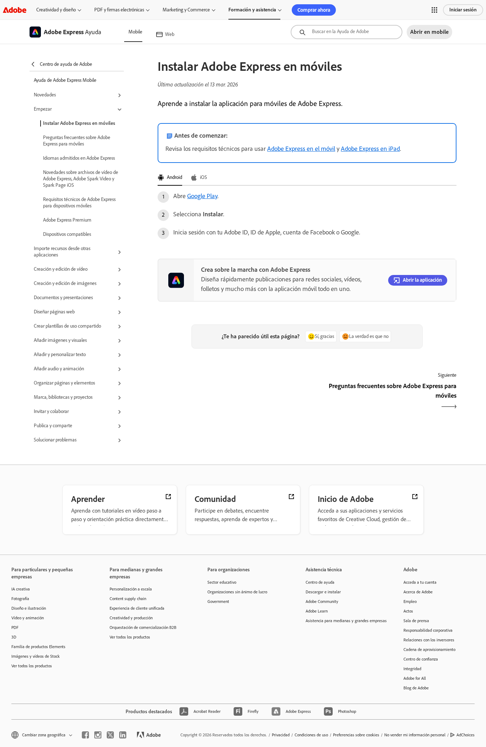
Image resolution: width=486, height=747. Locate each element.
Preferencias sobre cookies (356, 734)
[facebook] (85, 734)
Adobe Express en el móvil (301, 149)
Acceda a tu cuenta (420, 582)
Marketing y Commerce (186, 10)
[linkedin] (122, 734)
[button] (434, 10)
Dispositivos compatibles (67, 234)
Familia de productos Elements (38, 646)
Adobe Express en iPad (370, 149)
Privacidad (281, 734)
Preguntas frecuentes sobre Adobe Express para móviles (76, 140)
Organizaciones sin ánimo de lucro (237, 591)
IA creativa (20, 589)
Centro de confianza (420, 659)
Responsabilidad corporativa (428, 630)
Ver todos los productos (31, 665)
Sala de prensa (416, 620)
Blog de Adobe (416, 687)
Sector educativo (221, 582)
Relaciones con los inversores (428, 639)
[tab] (170, 178)
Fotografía (20, 598)
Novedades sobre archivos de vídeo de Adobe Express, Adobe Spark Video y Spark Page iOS (80, 178)
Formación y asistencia (252, 10)
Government (218, 601)
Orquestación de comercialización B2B (143, 627)
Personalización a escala (131, 589)
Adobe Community (322, 601)
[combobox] (346, 32)
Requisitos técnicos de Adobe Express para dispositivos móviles (79, 202)
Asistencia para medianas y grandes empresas (344, 620)
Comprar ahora (313, 10)
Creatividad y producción (131, 617)
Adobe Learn (317, 611)
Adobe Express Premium (67, 220)
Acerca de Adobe (418, 591)
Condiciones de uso (311, 734)
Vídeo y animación (27, 617)
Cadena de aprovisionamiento (429, 649)
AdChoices (465, 734)
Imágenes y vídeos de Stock (35, 656)
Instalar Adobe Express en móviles (79, 123)
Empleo (410, 601)
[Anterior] (231, 397)
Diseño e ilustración (28, 608)
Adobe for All (414, 678)
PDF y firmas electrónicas (119, 10)
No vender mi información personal (414, 734)
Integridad (412, 668)
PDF (15, 627)
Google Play (202, 196)
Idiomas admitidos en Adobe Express (79, 158)
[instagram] (97, 734)
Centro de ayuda (320, 582)
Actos (408, 611)
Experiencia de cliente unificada (137, 608)
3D (13, 637)
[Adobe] (14, 10)
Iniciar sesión (463, 10)
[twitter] (110, 734)
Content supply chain (128, 598)
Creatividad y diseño (56, 10)
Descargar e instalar (323, 591)
